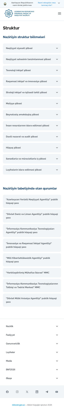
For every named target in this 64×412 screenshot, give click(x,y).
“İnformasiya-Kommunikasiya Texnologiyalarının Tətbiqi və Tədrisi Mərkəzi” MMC (32, 285)
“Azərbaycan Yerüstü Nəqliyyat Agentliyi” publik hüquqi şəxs (32, 201)
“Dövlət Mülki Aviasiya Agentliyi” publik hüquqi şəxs (31, 300)
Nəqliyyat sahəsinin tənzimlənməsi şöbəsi (28, 59)
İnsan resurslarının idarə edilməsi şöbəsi (27, 125)
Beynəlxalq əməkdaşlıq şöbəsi (22, 114)
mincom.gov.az (18, 405)
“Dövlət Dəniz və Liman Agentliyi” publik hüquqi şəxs (32, 216)
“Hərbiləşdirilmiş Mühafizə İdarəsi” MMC (27, 272)
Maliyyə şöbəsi (14, 103)
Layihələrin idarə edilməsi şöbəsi (24, 169)
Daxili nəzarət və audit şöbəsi (22, 136)
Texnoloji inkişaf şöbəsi (18, 70)
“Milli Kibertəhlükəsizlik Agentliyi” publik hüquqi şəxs (28, 260)
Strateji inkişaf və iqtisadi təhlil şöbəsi (26, 92)
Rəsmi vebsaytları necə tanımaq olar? (47, 3)
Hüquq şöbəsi (13, 147)
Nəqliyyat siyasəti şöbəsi (19, 48)
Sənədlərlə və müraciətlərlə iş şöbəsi (26, 158)
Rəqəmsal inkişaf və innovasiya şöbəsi (26, 81)
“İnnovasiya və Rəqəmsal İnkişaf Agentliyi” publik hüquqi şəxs (29, 245)
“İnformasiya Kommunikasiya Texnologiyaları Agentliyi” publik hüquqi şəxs (30, 230)
